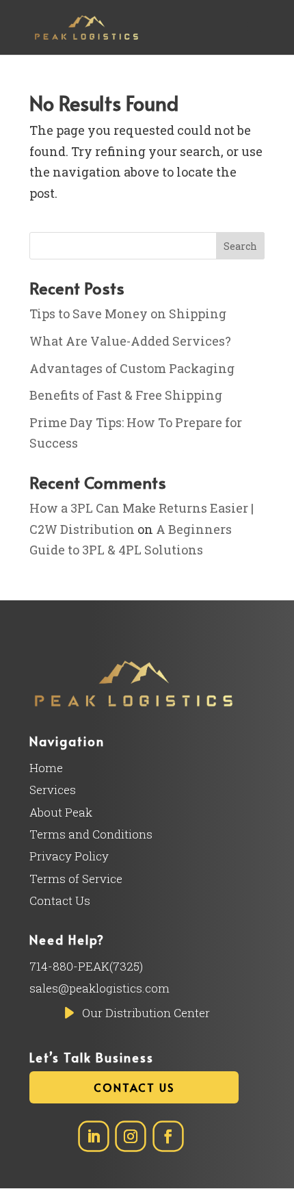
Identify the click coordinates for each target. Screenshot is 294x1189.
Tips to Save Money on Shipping (127, 313)
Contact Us (134, 1087)
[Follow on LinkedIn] (93, 1136)
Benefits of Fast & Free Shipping (125, 395)
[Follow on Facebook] (167, 1136)
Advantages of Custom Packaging (132, 368)
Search (240, 246)
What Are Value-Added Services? (130, 341)
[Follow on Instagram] (130, 1136)
